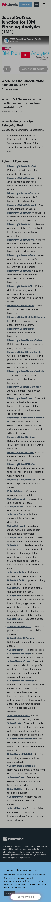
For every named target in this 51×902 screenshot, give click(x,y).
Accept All (10, 893)
